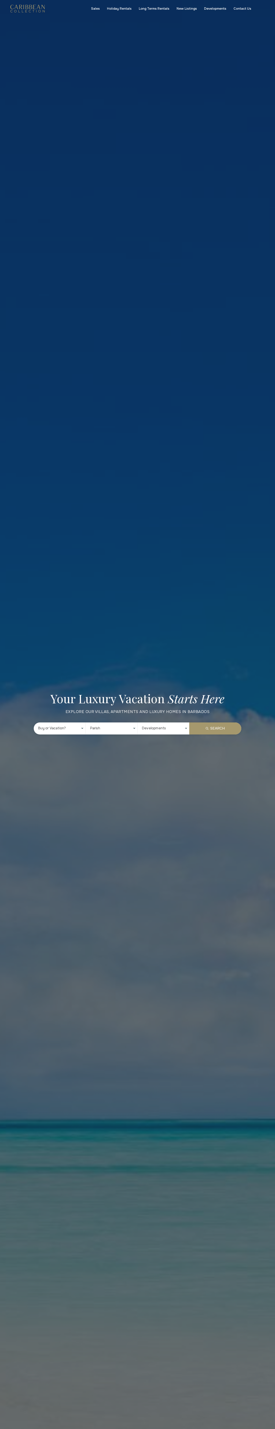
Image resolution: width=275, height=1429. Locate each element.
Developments (215, 8)
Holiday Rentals (119, 8)
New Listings (187, 8)
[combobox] (60, 728)
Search (217, 728)
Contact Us (242, 8)
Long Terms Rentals (154, 8)
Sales (95, 8)
